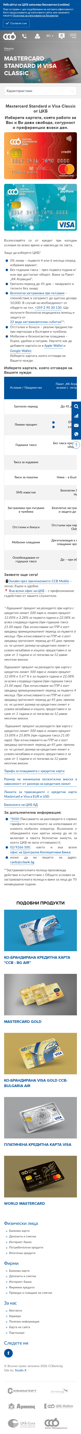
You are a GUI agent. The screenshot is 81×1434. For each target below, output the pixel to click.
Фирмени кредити (22, 1287)
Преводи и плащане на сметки (30, 1292)
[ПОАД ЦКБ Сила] (22, 1423)
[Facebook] (8, 1353)
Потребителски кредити (26, 1247)
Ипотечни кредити (22, 1253)
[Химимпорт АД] (22, 1390)
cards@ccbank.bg (22, 862)
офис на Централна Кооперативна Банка (40, 852)
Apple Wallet (53, 345)
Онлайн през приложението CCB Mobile (38, 581)
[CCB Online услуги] (61, 35)
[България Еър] (58, 1390)
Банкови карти (19, 1230)
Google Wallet (20, 351)
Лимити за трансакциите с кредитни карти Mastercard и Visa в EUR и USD (40, 794)
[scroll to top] (76, 445)
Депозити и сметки (22, 1236)
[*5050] (24, 35)
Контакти (15, 1310)
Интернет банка (20, 1242)
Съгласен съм (18, 23)
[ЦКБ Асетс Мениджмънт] (58, 1423)
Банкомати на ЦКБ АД (21, 804)
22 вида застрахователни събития (35, 322)
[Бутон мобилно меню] (73, 36)
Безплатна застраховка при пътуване (37, 293)
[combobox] (50, 36)
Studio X (20, 1370)
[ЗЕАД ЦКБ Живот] (58, 1406)
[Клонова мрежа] (37, 35)
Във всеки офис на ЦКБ (26, 591)
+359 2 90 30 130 (48, 307)
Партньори (16, 1332)
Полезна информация (24, 1321)
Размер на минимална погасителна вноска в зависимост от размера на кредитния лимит (40, 782)
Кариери (15, 1316)
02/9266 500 (20, 847)
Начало (9, 48)
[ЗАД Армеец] (22, 1406)
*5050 (14, 819)
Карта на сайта (19, 1327)
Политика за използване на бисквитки (35, 15)
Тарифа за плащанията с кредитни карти (34, 771)
